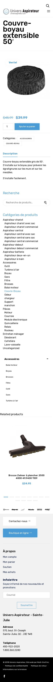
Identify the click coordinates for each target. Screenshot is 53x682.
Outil (7, 266)
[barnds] (26, 510)
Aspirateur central (13, 230)
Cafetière (9, 341)
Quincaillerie (11, 323)
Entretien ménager (13, 334)
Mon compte (9, 557)
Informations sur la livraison (15, 669)
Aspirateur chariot (13, 219)
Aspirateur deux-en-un (17, 255)
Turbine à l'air (11, 269)
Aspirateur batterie (13, 251)
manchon (9, 305)
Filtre (7, 280)
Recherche (45, 202)
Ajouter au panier (27, 126)
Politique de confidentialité (16, 666)
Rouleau (8, 330)
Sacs (7, 276)
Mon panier (9, 562)
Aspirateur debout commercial (21, 248)
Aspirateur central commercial (21, 241)
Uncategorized (11, 348)
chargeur (9, 298)
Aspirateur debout (13, 244)
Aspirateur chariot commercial (21, 227)
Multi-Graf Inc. (43, 662)
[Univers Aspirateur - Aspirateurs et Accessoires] (21, 5)
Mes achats (9, 572)
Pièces (6, 309)
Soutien (7, 567)
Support (8, 301)
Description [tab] (10, 153)
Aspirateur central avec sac (19, 234)
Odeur (7, 294)
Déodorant (10, 337)
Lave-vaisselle (12, 344)
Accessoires (26, 139)
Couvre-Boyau (12, 143)
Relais (7, 326)
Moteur (8, 312)
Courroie (9, 316)
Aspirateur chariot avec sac (19, 223)
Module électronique (15, 319)
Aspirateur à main (14, 259)
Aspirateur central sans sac (19, 237)
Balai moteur (11, 287)
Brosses (8, 284)
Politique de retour (39, 666)
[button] (19, 521)
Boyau (7, 273)
